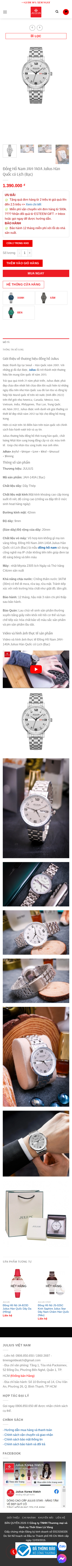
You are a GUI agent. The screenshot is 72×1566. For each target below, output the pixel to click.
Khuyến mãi (45, 1517)
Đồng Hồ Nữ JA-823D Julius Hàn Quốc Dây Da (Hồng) (17, 1308)
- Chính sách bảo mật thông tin (23, 1439)
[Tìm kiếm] (57, 12)
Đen (19, 312)
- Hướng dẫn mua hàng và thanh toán (27, 1430)
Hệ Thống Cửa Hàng (23, 284)
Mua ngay (36, 273)
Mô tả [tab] (6, 342)
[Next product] (32, 28)
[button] (5, 11)
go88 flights (19, 1410)
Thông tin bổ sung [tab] (13, 349)
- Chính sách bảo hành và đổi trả (24, 1444)
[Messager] (61, 1558)
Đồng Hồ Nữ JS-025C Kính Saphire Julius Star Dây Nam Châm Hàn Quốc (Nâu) (53, 1310)
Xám (52, 297)
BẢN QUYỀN (12, 1522)
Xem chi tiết (33, 204)
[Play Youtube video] (36, 669)
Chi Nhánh (29, 1517)
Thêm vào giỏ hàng (22, 263)
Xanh (20, 297)
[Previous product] (39, 28)
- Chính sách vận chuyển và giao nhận (28, 1434)
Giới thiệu (13, 1517)
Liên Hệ (60, 1517)
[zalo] (61, 1546)
